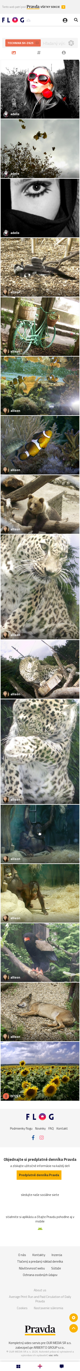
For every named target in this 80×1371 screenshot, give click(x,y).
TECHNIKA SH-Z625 (20, 43)
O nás (22, 1255)
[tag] (39, 52)
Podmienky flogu (21, 1128)
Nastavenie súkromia (48, 1308)
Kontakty (38, 1255)
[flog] (64, 52)
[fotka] (14, 52)
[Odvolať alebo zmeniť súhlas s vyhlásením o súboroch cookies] (73, 1317)
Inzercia (57, 1255)
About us (40, 1290)
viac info (53, 1355)
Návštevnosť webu (32, 1268)
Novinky (40, 1128)
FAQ (51, 1128)
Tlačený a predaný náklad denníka (40, 1261)
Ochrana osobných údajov (40, 1275)
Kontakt (62, 1128)
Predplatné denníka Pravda (39, 1175)
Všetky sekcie (50, 7)
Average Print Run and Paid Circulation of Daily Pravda (40, 1299)
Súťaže (56, 1268)
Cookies (22, 1308)
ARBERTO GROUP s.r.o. (48, 1347)
